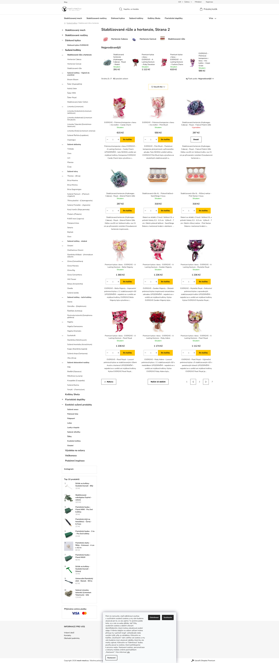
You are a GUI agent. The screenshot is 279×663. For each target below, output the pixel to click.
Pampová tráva (73, 223)
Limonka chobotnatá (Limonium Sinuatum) (79, 118)
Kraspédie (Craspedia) (76, 380)
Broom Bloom (72, 79)
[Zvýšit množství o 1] (118, 139)
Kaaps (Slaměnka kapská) (77, 349)
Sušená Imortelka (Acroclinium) (79, 344)
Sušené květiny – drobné (77, 241)
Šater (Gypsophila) (74, 84)
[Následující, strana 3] (206, 382)
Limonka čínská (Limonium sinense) (81, 131)
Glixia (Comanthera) (75, 261)
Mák (69, 367)
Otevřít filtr (158, 87)
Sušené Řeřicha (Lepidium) (77, 135)
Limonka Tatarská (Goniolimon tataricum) (79, 125)
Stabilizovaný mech (75, 30)
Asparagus (71, 140)
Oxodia (70, 288)
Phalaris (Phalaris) (74, 214)
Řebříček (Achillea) (74, 311)
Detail (196, 139)
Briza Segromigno (74, 189)
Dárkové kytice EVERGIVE (78, 45)
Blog (65, 2)
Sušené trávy (72, 171)
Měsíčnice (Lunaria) (74, 376)
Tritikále (70, 149)
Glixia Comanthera (74, 275)
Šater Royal (72, 97)
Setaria (70, 227)
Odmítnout (154, 617)
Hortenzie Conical (74, 64)
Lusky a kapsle (73, 427)
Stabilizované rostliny (76, 35)
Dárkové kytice (73, 40)
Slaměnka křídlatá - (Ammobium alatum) (80, 255)
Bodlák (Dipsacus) (74, 371)
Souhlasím (168, 617)
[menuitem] (73, 18)
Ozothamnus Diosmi (75, 250)
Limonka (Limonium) (75, 106)
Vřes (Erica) (71, 358)
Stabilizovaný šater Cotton (77, 102)
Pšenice (70, 162)
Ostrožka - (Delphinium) (76, 306)
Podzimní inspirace (75, 460)
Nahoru (110, 382)
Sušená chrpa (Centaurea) (77, 353)
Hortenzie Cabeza (74, 59)
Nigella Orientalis (74, 331)
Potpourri (71, 418)
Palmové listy (72, 414)
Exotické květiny (74, 441)
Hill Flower (71, 279)
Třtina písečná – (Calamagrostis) (80, 200)
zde (128, 652)
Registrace (209, 2)
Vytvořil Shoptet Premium (204, 660)
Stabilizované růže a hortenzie (79, 55)
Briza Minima (72, 185)
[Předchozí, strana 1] (193, 382)
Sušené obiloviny (74, 144)
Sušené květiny (73, 50)
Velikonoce (71, 455)
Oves (69, 153)
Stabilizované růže (74, 68)
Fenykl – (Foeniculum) (76, 389)
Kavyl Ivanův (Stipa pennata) (78, 209)
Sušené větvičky (73, 432)
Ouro (69, 236)
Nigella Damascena (75, 326)
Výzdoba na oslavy (75, 450)
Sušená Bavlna (73, 385)
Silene (69, 302)
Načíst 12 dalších (158, 382)
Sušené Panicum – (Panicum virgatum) (78, 195)
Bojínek (70, 232)
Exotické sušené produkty (78, 404)
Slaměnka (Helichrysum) (77, 340)
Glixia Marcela (72, 266)
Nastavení (111, 658)
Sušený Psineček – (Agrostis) (78, 205)
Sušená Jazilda (73, 293)
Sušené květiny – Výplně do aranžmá (78, 74)
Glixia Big (71, 270)
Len (68, 158)
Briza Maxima (72, 180)
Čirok (69, 167)
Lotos (69, 423)
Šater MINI (71, 93)
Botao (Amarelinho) (75, 284)
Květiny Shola (72, 394)
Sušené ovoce (72, 409)
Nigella (70, 322)
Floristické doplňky (75, 399)
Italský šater (72, 88)
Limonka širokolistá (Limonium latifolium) (79, 112)
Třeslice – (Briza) (73, 176)
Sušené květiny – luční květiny (79, 297)
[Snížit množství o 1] (107, 139)
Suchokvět (71, 335)
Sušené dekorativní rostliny (78, 362)
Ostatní (70, 245)
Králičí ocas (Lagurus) (75, 218)
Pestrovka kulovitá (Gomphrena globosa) (79, 316)
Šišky (69, 436)
